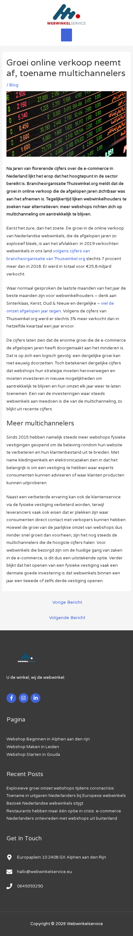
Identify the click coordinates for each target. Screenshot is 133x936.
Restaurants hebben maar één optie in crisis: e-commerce (63, 811)
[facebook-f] (12, 698)
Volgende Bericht (67, 617)
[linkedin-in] (36, 698)
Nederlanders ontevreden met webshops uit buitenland (61, 818)
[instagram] (24, 698)
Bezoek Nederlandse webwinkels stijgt (44, 803)
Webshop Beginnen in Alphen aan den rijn (48, 739)
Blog (13, 85)
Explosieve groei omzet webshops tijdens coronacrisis (60, 788)
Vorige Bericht (67, 602)
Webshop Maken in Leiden (32, 746)
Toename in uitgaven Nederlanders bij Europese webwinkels (66, 795)
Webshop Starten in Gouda (33, 754)
